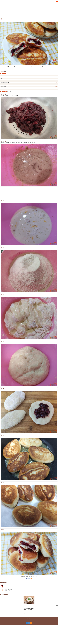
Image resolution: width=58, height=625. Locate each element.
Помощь (34, 620)
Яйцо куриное (2, 79)
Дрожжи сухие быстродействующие (5, 82)
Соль (1, 83)
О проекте (24, 620)
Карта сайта (27, 620)
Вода (1, 78)
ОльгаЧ (2, 587)
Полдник (4, 71)
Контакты (31, 620)
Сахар (1, 81)
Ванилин (2, 89)
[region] (29, 8)
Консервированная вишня (4, 85)
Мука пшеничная (8, 70)
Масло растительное (3, 86)
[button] (27, 578)
